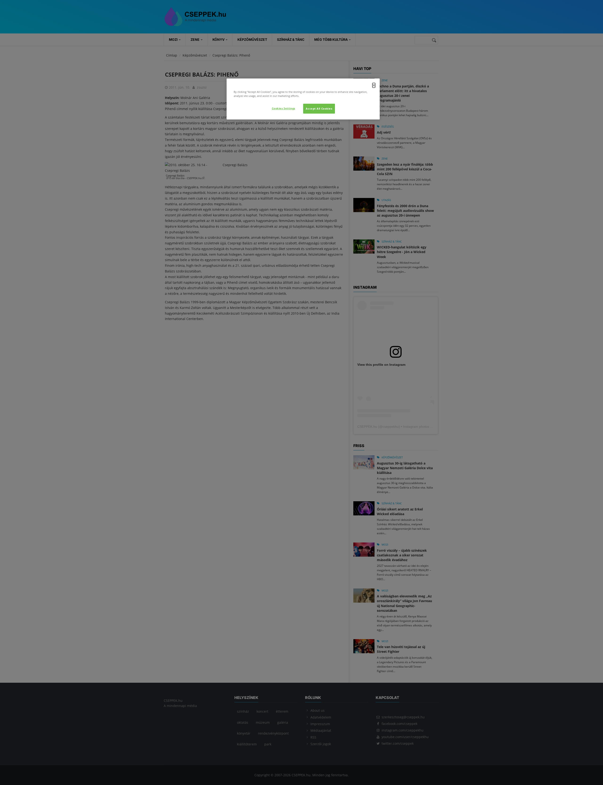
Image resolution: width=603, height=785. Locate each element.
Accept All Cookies (319, 108)
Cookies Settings (283, 108)
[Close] (374, 85)
